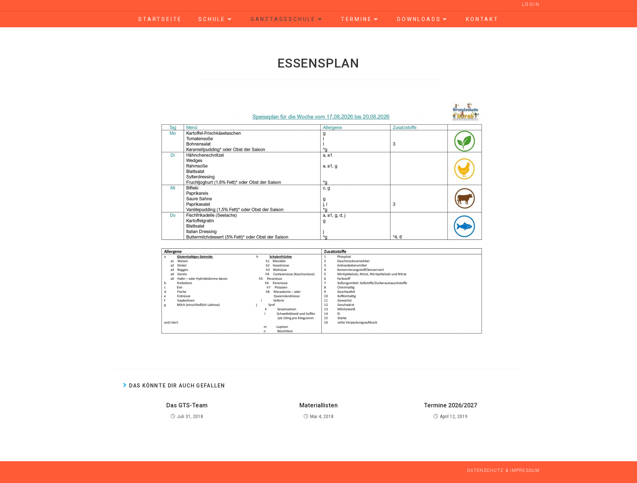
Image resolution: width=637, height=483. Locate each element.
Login (531, 4)
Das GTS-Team (187, 405)
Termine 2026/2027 (450, 405)
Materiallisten (318, 405)
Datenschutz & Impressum (503, 470)
